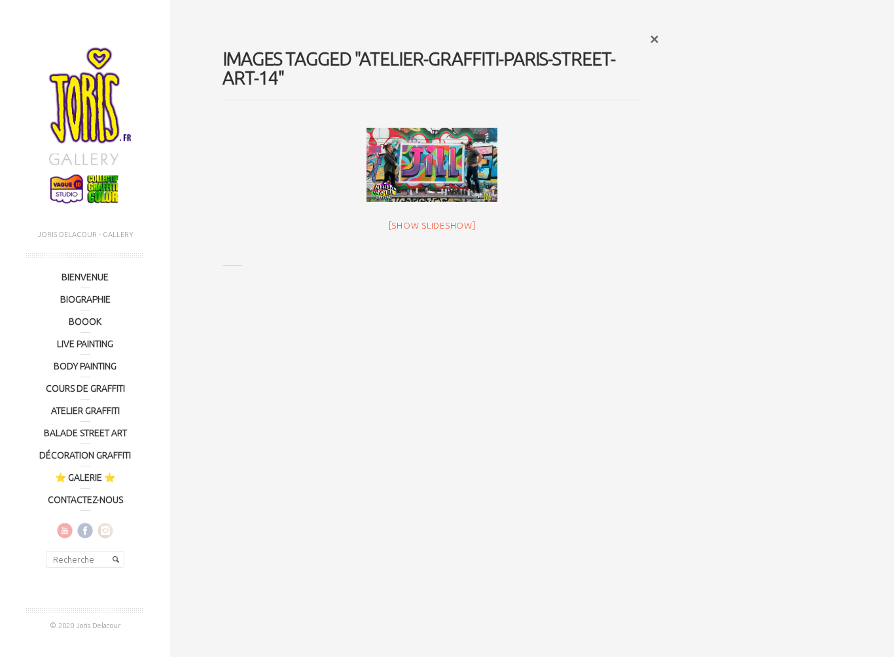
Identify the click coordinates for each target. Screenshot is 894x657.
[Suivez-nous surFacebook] (85, 530)
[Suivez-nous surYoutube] (65, 530)
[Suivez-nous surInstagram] (105, 530)
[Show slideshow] (432, 225)
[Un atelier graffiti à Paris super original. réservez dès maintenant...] (432, 165)
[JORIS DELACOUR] (85, 121)
